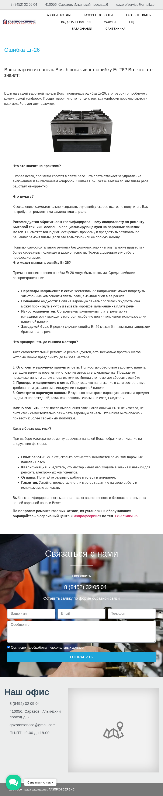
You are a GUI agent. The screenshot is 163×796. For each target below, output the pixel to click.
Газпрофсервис (85, 516)
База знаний (82, 28)
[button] (13, 782)
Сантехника (115, 28)
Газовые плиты (138, 15)
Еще (132, 22)
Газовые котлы (57, 15)
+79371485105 (126, 516)
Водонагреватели (76, 22)
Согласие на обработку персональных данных (47, 647)
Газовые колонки (98, 15)
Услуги (110, 22)
